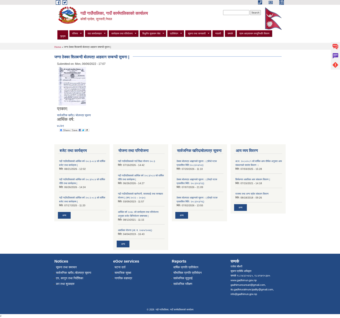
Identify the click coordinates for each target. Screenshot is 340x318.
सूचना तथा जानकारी (195, 33)
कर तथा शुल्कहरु (65, 284)
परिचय (73, 33)
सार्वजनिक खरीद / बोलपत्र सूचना (74, 115)
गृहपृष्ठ (63, 36)
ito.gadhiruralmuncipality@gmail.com (252, 289)
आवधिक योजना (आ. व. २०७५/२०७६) (135, 230)
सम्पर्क (230, 33)
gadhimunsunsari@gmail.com (248, 284)
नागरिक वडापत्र (123, 278)
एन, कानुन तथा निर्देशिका (69, 278)
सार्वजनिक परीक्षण (182, 284)
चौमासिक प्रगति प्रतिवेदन (187, 272)
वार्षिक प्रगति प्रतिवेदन (185, 267)
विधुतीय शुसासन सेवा (150, 33)
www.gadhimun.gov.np (244, 280)
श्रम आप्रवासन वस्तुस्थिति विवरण (254, 33)
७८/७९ (60, 125)
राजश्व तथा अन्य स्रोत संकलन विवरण (252, 193)
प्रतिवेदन (172, 33)
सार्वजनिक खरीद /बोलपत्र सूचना (73, 272)
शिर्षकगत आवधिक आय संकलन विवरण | (252, 179)
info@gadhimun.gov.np (244, 294)
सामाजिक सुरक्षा (123, 272)
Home (57, 47)
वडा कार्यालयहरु (93, 33)
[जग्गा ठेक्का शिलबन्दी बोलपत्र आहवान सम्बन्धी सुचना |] (72, 85)
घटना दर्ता (120, 267)
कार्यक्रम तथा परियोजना (121, 33)
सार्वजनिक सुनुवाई (182, 278)
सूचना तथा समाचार (66, 267)
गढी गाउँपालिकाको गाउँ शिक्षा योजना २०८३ (136, 161)
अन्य (64, 215)
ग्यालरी (218, 33)
